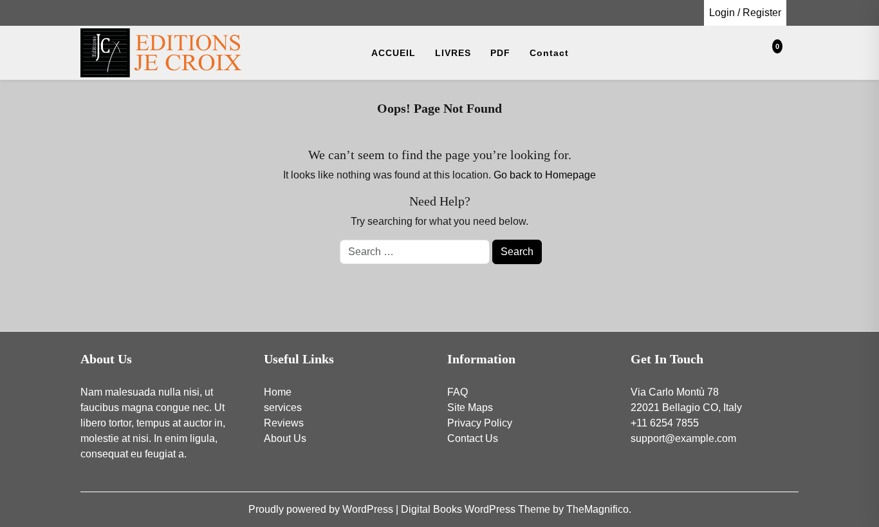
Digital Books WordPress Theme (477, 509)
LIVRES (453, 53)
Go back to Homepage (545, 174)
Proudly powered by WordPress (322, 509)
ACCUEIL (393, 53)
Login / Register (745, 12)
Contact (549, 53)
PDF (500, 53)
